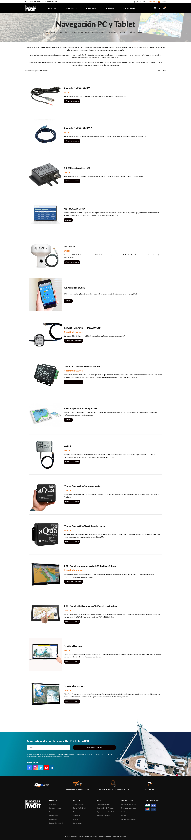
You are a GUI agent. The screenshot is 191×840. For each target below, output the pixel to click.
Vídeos (123, 815)
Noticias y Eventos (103, 804)
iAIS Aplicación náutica (74, 288)
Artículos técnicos (103, 815)
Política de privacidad (119, 836)
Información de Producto (105, 808)
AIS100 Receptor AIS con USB (77, 168)
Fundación (76, 815)
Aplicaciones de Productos (106, 812)
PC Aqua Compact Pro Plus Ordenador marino (84, 526)
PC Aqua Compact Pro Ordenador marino (82, 486)
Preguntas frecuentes (129, 808)
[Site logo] (30, 8)
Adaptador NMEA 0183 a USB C (78, 128)
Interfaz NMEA (54, 815)
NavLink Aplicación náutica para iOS (80, 408)
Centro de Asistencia (128, 804)
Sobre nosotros (78, 804)
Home (27, 70)
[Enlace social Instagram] (140, 1)
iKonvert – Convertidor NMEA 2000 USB (82, 328)
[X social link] (137, 1)
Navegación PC (54, 819)
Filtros (163, 70)
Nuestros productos (80, 812)
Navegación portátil (56, 823)
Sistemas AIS (53, 804)
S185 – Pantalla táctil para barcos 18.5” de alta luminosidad (90, 606)
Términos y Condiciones (105, 836)
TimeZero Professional (74, 686)
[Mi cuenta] (159, 8)
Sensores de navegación (57, 812)
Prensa (75, 819)
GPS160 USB (69, 246)
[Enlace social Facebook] (134, 1)
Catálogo (124, 812)
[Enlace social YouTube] (143, 1)
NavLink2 (68, 446)
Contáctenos (151, 1)
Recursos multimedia (128, 819)
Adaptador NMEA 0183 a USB (77, 88)
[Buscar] (155, 8)
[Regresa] (53, 24)
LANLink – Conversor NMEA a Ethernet (82, 366)
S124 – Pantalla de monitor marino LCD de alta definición (90, 566)
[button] (72, 101)
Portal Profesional (79, 808)
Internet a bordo (55, 808)
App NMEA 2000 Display (74, 209)
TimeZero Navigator (73, 646)
